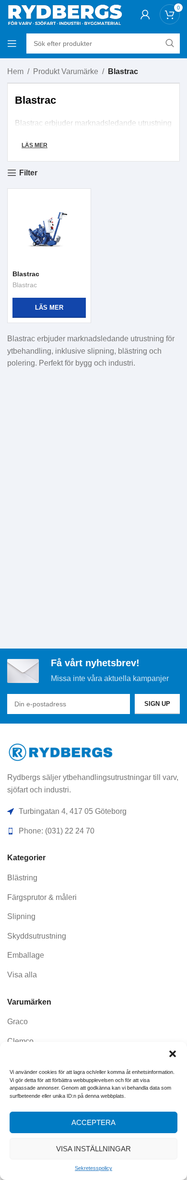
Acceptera (93, 1122)
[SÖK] (170, 43)
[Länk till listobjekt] (93, 878)
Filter (28, 173)
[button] (172, 1054)
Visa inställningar (93, 1149)
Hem (15, 71)
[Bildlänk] (61, 751)
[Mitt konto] (145, 14)
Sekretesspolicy (93, 1168)
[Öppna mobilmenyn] (12, 43)
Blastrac (25, 274)
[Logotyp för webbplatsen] (64, 14)
